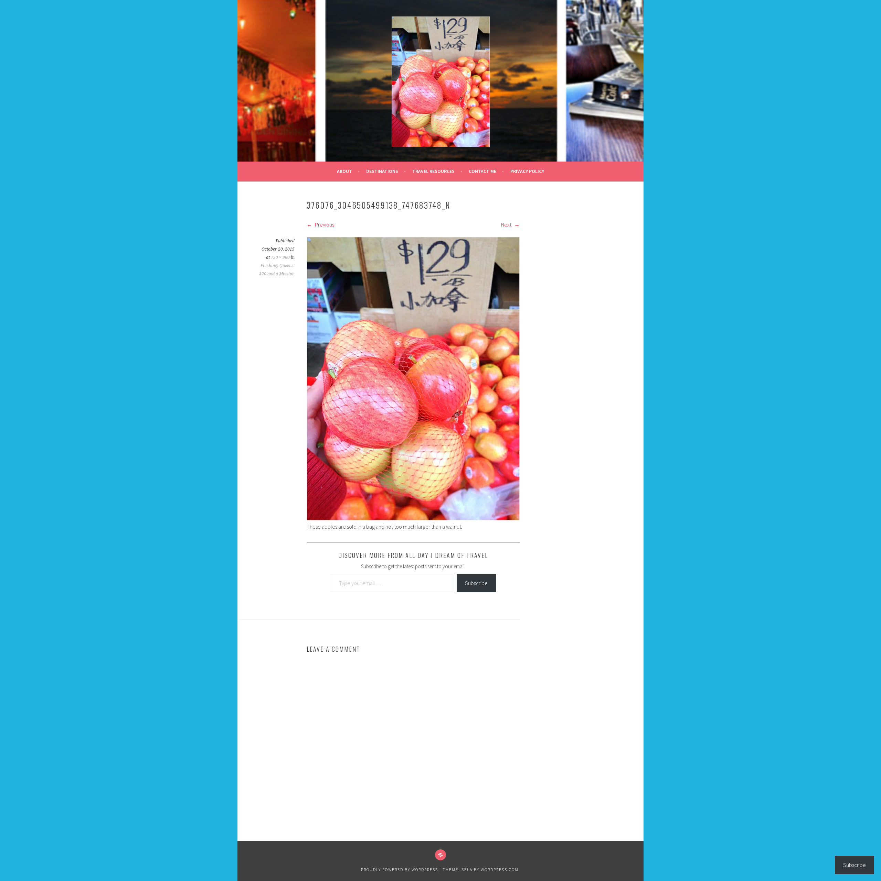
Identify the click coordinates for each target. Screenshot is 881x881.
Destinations (382, 171)
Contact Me (482, 171)
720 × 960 (280, 257)
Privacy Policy (527, 171)
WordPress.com (500, 869)
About (344, 171)
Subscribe (476, 583)
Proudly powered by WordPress (399, 869)
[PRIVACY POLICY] (440, 854)
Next (506, 224)
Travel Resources (433, 171)
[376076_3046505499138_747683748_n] (413, 518)
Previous (324, 224)
